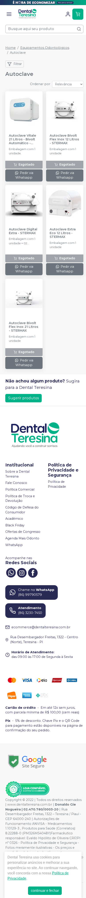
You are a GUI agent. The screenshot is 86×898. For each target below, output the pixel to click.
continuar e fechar (45, 890)
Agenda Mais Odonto (22, 538)
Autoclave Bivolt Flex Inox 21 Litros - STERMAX (23, 327)
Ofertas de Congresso (22, 532)
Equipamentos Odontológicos (44, 48)
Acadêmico (14, 519)
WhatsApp (14, 545)
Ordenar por (40, 84)
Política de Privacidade (57, 484)
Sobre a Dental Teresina (17, 474)
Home (10, 48)
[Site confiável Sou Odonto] (27, 789)
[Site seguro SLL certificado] (27, 761)
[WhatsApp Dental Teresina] (10, 572)
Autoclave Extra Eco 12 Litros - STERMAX (63, 233)
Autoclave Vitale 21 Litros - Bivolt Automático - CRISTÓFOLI (22, 139)
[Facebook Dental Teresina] (32, 572)
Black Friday (14, 525)
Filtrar (17, 64)
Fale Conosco (16, 483)
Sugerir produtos (23, 398)
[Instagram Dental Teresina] (21, 572)
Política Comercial (19, 489)
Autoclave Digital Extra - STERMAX (23, 231)
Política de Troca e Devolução (20, 498)
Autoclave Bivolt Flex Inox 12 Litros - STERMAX (64, 139)
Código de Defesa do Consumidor (22, 509)
